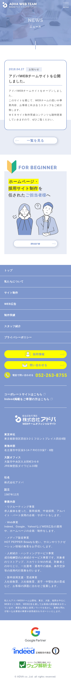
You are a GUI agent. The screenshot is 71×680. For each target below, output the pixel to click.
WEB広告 (10, 304)
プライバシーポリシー (18, 337)
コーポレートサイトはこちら (23, 394)
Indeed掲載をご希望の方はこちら (26, 399)
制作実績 (9, 315)
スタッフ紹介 (12, 326)
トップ (8, 270)
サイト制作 (11, 292)
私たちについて (14, 281)
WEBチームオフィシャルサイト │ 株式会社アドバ (20, 4)
